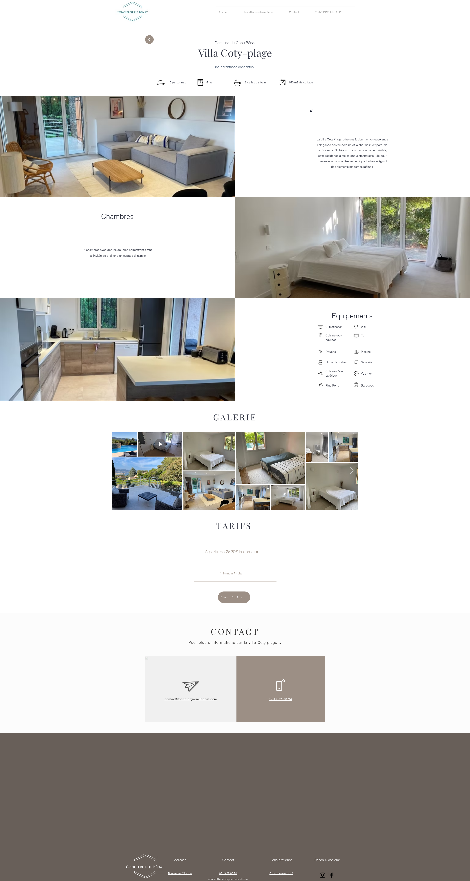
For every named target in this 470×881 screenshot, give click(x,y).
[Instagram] (322, 875)
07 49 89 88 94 (228, 873)
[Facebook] (331, 875)
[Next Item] (352, 470)
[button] (263, 12)
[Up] (149, 39)
